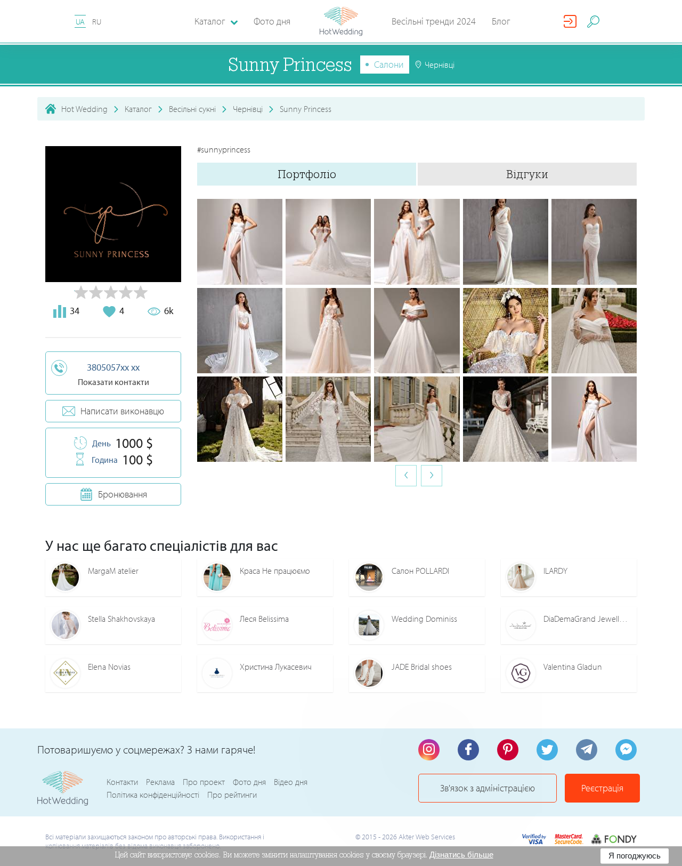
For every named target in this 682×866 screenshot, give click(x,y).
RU (96, 22)
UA (80, 22)
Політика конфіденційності (153, 794)
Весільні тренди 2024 (434, 21)
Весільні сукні (192, 108)
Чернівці (248, 108)
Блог (501, 21)
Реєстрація (602, 788)
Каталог (138, 108)
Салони (389, 64)
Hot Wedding (84, 108)
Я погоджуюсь (634, 855)
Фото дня (272, 21)
